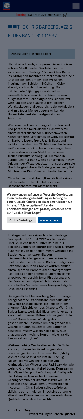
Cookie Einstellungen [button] (21, 220)
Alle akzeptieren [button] (49, 220)
